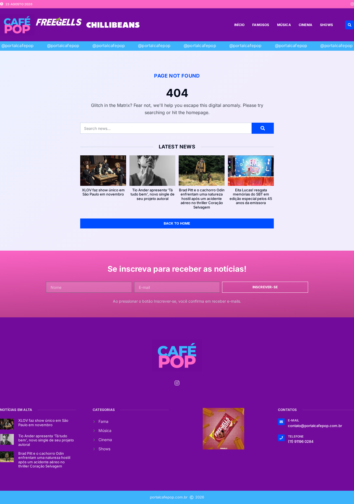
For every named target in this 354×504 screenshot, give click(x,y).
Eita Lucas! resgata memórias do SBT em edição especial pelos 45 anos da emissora (251, 196)
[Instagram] (352, 4)
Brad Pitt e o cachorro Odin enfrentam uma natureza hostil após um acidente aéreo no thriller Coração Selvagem (202, 198)
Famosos (260, 25)
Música (284, 25)
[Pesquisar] (263, 128)
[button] (349, 24)
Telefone (296, 436)
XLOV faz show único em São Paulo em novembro (103, 192)
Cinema (305, 25)
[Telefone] (281, 437)
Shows (326, 25)
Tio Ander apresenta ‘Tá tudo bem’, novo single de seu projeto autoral (153, 194)
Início (239, 25)
